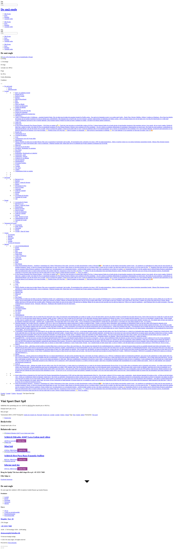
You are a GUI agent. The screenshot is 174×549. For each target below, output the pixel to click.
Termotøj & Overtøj (21, 197)
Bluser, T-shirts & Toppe (22, 205)
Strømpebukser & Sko (21, 218)
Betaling (6, 17)
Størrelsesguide (12, 89)
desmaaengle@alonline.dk (10, 533)
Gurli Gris (18, 122)
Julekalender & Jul (20, 133)
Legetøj (6, 91)
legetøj (78, 415)
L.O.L (17, 285)
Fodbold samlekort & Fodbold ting (25, 114)
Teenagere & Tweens (10, 223)
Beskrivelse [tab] (7, 418)
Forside (3, 393)
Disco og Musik (19, 104)
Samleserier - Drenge (21, 156)
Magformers (18, 140)
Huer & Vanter (19, 187)
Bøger (17, 102)
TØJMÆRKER (19, 315)
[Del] (5, 546)
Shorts (17, 194)
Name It (17, 364)
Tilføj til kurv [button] (13, 450)
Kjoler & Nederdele (21, 212)
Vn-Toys (17, 313)
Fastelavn (18, 109)
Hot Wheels (18, 264)
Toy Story (18, 168)
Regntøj (17, 192)
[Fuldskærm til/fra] (3, 546)
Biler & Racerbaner (20, 99)
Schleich (17, 305)
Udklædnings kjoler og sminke (24, 171)
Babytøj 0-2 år (19, 179)
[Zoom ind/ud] (1, 546)
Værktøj (17, 166)
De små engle (9, 9)
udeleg (82, 415)
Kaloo (17, 281)
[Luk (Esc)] (7, 546)
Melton (17, 354)
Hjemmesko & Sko (20, 186)
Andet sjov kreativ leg (30, 415)
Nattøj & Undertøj (20, 190)
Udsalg (6, 233)
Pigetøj (6, 200)
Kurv (5, 15)
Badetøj (17, 181)
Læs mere (13, 441)
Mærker (6, 244)
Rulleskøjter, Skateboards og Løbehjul (26, 153)
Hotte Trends (19, 226)
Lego (16, 137)
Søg (2, 1)
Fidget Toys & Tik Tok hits (23, 110)
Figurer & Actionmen (21, 112)
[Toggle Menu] (1, 83)
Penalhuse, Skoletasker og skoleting (25, 148)
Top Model (18, 310)
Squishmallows (19, 161)
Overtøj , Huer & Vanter (22, 231)
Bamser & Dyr (19, 94)
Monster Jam (19, 292)
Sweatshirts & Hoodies (21, 195)
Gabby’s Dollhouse (20, 256)
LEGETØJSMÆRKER (22, 246)
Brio (16, 101)
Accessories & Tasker (21, 202)
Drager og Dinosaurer (21, 106)
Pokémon (18, 151)
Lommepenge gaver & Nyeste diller (25, 138)
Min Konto (7, 14)
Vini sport (95, 415)
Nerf (16, 295)
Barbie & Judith (19, 96)
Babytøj (10, 236)
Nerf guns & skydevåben (22, 146)
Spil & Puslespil (19, 159)
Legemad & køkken (21, 135)
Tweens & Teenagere (14, 243)
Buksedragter (19, 207)
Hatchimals (18, 259)
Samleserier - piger (20, 155)
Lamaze (17, 282)
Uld (16, 199)
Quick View (21, 441)
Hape (16, 262)
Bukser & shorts (19, 208)
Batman (17, 97)
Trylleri (17, 164)
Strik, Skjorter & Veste (21, 216)
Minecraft (18, 145)
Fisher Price (18, 254)
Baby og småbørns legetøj (22, 93)
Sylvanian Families (20, 163)
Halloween (18, 123)
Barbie (17, 247)
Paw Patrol (18, 150)
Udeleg (17, 169)
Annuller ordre (8, 19)
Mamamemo (18, 290)
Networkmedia (12, 542)
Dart (74, 415)
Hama (17, 260)
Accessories (18, 225)
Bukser (17, 184)
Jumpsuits (18, 189)
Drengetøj (7, 177)
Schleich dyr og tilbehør (22, 158)
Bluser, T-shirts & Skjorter (22, 182)
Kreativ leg (18, 132)
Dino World (18, 252)
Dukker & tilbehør (20, 107)
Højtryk (17, 344)
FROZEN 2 (18, 115)
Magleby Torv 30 (7, 519)
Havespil (19, 393)
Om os (10, 88)
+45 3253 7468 (6, 526)
